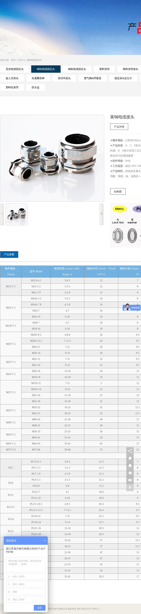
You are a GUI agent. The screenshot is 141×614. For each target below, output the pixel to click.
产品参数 (9, 254)
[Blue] (16, 214)
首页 (13, 60)
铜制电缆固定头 (34, 60)
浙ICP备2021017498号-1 (88, 609)
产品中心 (21, 60)
